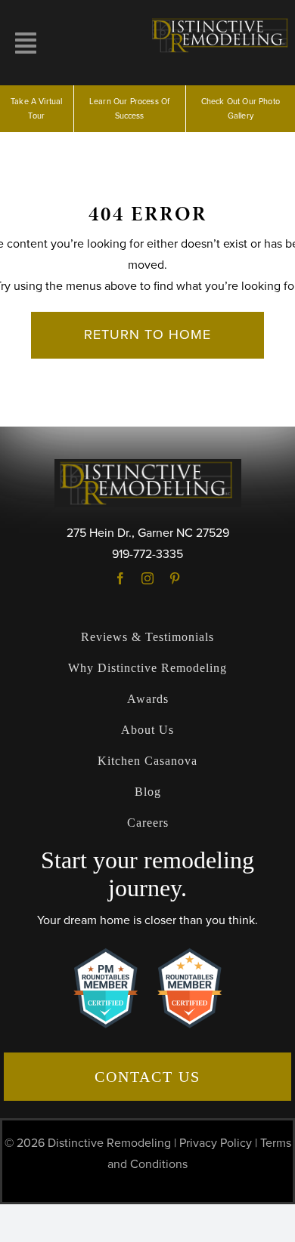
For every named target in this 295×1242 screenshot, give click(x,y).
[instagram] (147, 578)
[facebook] (120, 578)
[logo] (221, 21)
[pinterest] (175, 578)
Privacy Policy (215, 1143)
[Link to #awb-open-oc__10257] (25, 43)
